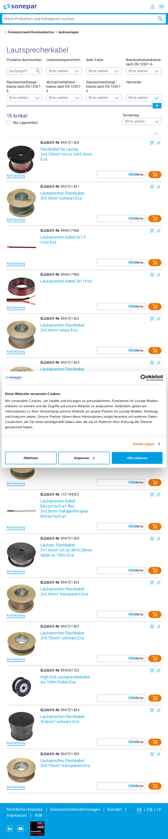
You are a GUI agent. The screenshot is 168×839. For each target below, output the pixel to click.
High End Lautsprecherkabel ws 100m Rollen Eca (65, 679)
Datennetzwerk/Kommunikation (31, 32)
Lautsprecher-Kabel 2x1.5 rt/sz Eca (63, 239)
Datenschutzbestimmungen (75, 809)
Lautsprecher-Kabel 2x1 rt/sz (66, 281)
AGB (38, 815)
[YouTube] (20, 828)
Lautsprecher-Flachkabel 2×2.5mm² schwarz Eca (62, 195)
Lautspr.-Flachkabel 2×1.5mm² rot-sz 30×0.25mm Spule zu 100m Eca (66, 550)
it (159, 810)
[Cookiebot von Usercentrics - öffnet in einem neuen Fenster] (144, 378)
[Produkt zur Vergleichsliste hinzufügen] (152, 143)
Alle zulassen (137, 458)
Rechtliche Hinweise (25, 809)
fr (149, 810)
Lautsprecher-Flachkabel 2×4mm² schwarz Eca (62, 719)
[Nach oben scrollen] (155, 133)
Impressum (17, 815)
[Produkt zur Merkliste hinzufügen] (158, 143)
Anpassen (81, 458)
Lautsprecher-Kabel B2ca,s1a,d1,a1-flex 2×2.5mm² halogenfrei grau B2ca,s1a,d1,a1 (64, 508)
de (139, 809)
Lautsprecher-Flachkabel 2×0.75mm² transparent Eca (65, 763)
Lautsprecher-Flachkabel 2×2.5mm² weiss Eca (62, 327)
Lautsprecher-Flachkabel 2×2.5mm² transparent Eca (64, 591)
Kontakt (115, 809)
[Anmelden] (152, 6)
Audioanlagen (68, 32)
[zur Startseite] (23, 6)
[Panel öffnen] (157, 105)
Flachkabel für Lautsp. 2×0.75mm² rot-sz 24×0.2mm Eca (66, 154)
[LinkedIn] (10, 828)
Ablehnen (30, 458)
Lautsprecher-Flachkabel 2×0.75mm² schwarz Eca (62, 635)
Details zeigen (143, 444)
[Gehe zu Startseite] (6, 32)
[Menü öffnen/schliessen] (161, 6)
